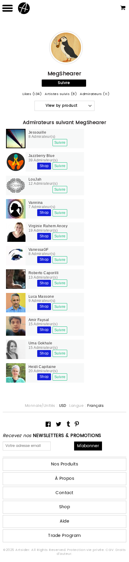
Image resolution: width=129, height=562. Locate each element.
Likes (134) (32, 94)
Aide (65, 521)
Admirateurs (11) (95, 94)
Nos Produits (64, 464)
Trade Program (64, 535)
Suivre (64, 83)
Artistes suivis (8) (61, 94)
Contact (64, 492)
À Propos (64, 478)
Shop (44, 166)
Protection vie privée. (86, 550)
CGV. (110, 550)
